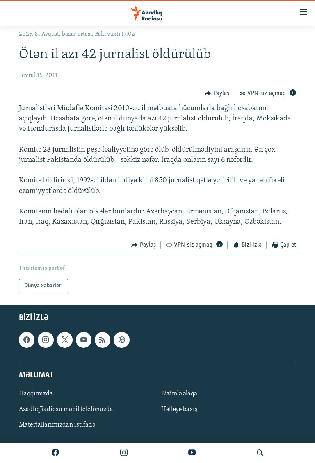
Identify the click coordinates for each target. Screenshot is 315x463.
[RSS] (102, 339)
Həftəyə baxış (179, 409)
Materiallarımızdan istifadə (57, 425)
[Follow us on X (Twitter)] (65, 339)
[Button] (217, 93)
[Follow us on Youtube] (83, 339)
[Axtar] (260, 453)
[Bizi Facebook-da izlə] (55, 453)
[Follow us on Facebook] (26, 339)
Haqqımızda (36, 393)
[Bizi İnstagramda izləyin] (124, 453)
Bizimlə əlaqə (179, 393)
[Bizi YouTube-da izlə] (192, 453)
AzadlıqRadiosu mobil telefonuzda (66, 409)
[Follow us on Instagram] (45, 339)
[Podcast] (121, 339)
